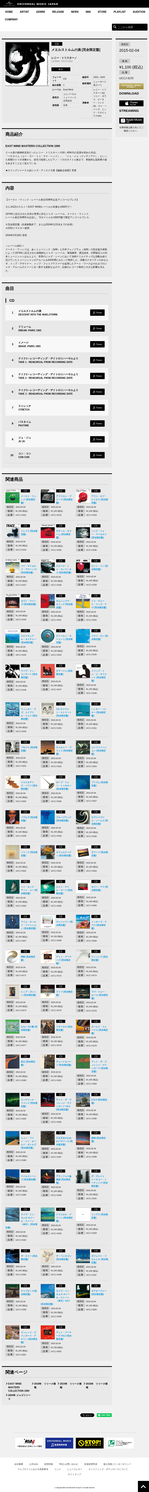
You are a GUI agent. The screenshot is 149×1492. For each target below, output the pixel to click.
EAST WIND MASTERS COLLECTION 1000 (18, 1387)
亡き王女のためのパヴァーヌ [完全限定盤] (64, 1141)
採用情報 (48, 1464)
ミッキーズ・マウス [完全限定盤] (99, 925)
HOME (9, 11)
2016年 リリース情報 (97, 1385)
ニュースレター (74, 1469)
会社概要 (18, 1464)
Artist (24, 11)
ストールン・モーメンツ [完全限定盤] (64, 639)
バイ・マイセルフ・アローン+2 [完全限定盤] (29, 569)
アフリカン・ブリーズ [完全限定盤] (64, 499)
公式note (33, 1464)
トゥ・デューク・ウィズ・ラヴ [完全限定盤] (99, 604)
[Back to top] (143, 1486)
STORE (102, 11)
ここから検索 (114, 26)
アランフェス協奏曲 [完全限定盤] (63, 1179)
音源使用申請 (90, 1464)
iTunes (97, 312)
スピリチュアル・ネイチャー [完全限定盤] (28, 639)
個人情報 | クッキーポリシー (117, 1464)
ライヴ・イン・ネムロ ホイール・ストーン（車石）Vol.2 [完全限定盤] (56, 1297)
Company (11, 19)
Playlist (120, 11)
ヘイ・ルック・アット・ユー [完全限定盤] (29, 890)
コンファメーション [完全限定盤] (99, 750)
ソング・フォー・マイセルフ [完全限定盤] (99, 534)
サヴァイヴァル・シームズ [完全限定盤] (99, 820)
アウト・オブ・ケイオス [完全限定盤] (99, 499)
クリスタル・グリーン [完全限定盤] (64, 1217)
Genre (40, 11)
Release (58, 11)
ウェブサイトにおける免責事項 (33, 1469)
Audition (139, 11)
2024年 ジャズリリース (19, 1397)
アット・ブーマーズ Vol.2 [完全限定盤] (64, 1335)
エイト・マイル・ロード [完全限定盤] (64, 890)
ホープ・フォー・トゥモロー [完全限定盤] (63, 785)
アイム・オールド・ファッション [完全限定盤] (28, 925)
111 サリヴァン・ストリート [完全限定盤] (63, 712)
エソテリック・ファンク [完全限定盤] (29, 1103)
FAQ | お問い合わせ (68, 1464)
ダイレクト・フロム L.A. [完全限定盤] (99, 1259)
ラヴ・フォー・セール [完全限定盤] (99, 995)
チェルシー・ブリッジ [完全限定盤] (64, 750)
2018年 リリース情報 (45, 1385)
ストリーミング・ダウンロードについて (108, 1469)
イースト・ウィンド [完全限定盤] (28, 499)
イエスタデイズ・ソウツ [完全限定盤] (29, 785)
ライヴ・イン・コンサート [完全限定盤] (29, 674)
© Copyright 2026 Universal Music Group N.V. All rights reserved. (74, 1488)
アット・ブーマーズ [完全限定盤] (63, 960)
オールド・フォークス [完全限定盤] (99, 1030)
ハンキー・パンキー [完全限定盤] (99, 712)
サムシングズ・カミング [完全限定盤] (64, 604)
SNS (88, 11)
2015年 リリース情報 (71, 1385)
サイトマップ (74, 1474)
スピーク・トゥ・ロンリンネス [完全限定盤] (63, 569)
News (74, 11)
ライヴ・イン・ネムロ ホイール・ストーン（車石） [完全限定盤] (21, 1221)
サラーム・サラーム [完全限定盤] (63, 534)
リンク (57, 1469)
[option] (27, 64)
